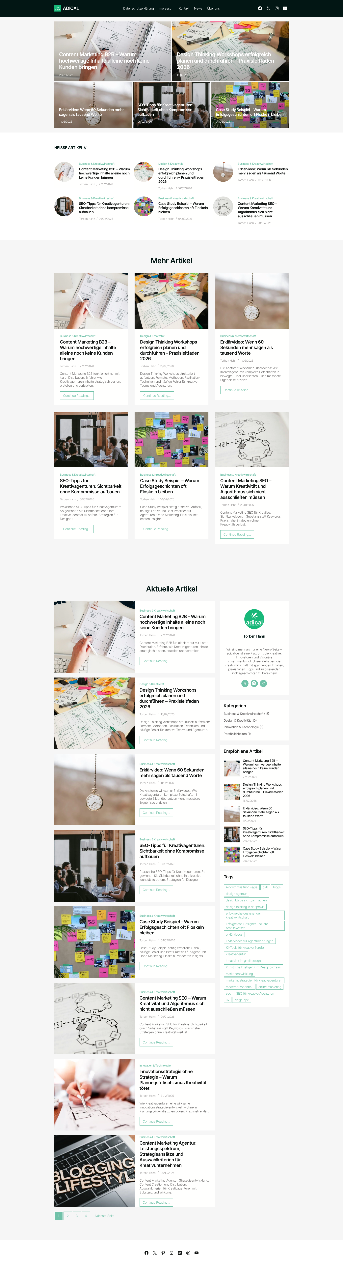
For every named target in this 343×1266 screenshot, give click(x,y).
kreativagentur (236, 954)
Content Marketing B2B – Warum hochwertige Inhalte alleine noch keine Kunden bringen (104, 60)
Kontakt (184, 8)
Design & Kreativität (170, 163)
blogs (277, 887)
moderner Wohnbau (239, 987)
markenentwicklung (239, 974)
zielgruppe (241, 1000)
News (198, 8)
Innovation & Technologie (155, 1065)
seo (228, 993)
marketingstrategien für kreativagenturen (254, 980)
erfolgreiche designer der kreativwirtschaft (243, 915)
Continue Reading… (78, 396)
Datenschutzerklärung (138, 8)
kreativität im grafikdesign (243, 960)
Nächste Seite (105, 1216)
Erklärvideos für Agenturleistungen (250, 941)
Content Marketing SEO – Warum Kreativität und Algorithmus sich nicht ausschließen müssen (257, 209)
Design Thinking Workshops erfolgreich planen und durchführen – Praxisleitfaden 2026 (225, 60)
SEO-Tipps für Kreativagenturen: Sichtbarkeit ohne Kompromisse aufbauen (165, 110)
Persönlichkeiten (235, 734)
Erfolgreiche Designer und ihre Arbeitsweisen (247, 926)
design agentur (236, 893)
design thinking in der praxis (245, 907)
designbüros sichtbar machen (246, 900)
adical (71, 8)
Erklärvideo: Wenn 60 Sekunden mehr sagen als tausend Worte (91, 112)
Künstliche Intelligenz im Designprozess (253, 967)
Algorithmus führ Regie (241, 887)
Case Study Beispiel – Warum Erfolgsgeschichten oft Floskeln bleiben (250, 112)
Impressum (166, 8)
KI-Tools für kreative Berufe (245, 947)
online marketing (269, 987)
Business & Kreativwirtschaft (97, 163)
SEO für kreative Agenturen (255, 993)
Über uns (213, 8)
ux (227, 1000)
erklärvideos (234, 934)
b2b (265, 887)
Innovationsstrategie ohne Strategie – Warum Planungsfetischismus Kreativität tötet (173, 1080)
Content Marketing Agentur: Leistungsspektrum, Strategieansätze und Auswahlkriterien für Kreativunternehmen (168, 1154)
